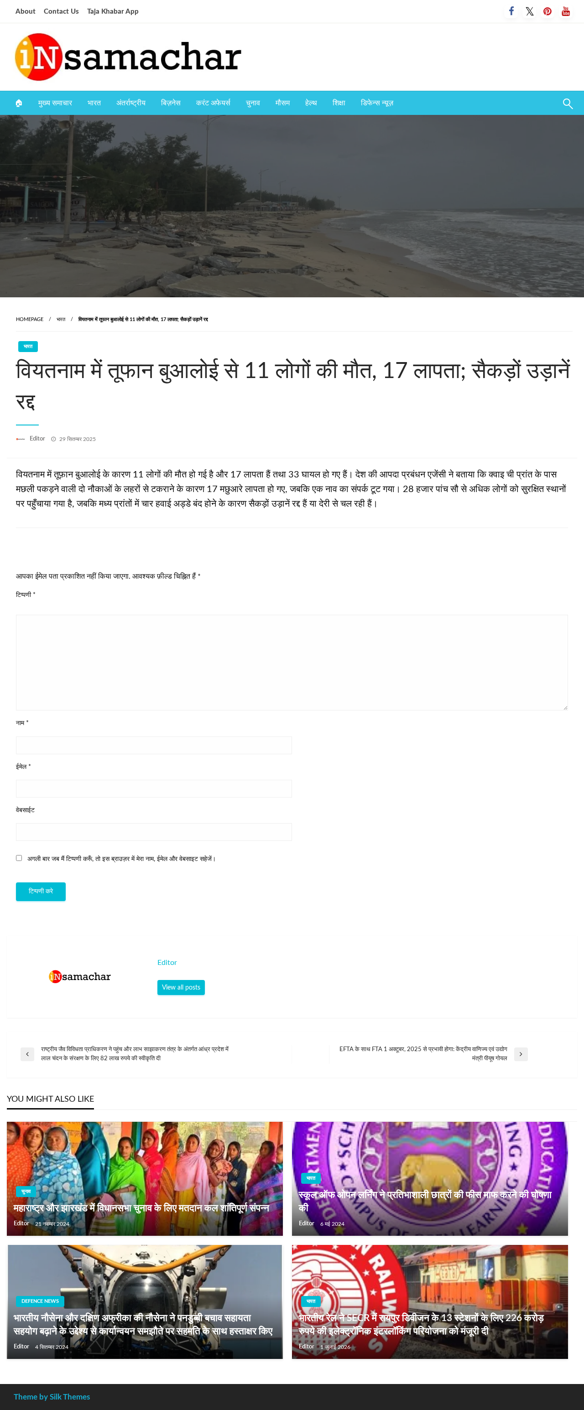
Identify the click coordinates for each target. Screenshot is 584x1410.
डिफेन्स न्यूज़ (377, 103)
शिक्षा (339, 103)
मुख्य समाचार (55, 103)
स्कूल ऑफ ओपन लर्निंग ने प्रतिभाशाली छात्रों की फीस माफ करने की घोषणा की (425, 1201)
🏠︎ (19, 103)
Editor (38, 439)
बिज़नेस (171, 103)
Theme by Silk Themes (52, 1397)
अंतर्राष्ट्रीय (131, 103)
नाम (22, 723)
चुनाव (253, 103)
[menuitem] (19, 103)
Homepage (29, 319)
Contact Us (61, 11)
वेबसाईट (25, 810)
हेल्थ (311, 103)
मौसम (283, 103)
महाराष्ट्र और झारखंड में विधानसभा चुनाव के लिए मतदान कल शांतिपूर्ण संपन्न (141, 1208)
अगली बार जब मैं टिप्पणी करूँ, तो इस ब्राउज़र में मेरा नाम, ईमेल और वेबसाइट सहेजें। (121, 859)
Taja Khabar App (113, 11)
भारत (94, 103)
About (26, 11)
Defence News (40, 1301)
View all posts (181, 987)
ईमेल (23, 767)
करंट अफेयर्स (213, 103)
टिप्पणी (26, 595)
